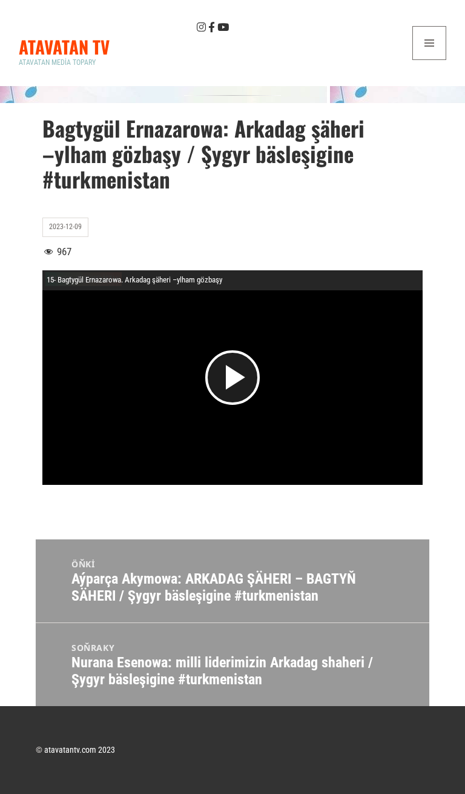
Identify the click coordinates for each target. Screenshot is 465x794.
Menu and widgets (429, 59)
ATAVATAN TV (64, 46)
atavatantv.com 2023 (79, 750)
